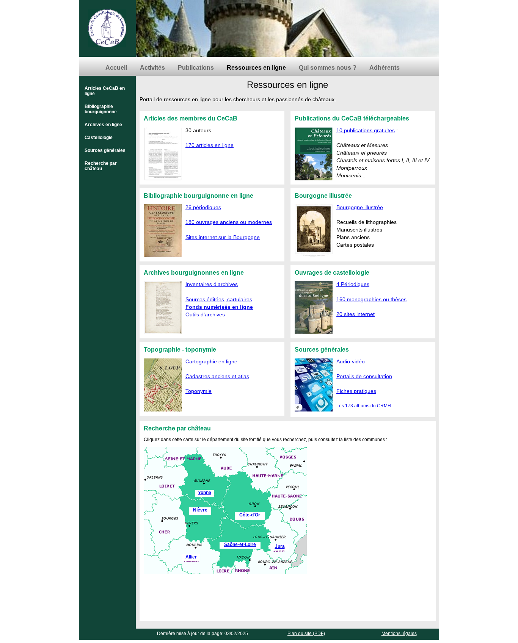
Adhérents (384, 67)
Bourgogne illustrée (359, 207)
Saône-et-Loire (240, 544)
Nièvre (200, 510)
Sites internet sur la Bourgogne (222, 237)
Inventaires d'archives (211, 284)
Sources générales (105, 150)
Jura (280, 546)
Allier (191, 557)
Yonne (204, 492)
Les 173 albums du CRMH (363, 405)
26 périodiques (203, 207)
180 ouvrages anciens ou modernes (228, 222)
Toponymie (198, 391)
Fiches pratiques (356, 391)
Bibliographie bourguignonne (101, 109)
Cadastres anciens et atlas (217, 376)
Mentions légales (399, 633)
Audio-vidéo (350, 361)
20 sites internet (355, 314)
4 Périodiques (352, 284)
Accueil (116, 67)
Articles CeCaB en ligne (105, 91)
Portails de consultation (364, 376)
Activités (152, 67)
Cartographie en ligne (211, 361)
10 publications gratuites (365, 130)
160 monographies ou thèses (371, 299)
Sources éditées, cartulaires (218, 299)
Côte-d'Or (249, 515)
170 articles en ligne (209, 145)
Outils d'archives (205, 314)
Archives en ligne (103, 124)
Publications (196, 67)
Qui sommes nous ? (327, 67)
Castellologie (99, 137)
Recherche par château (101, 166)
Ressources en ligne (256, 67)
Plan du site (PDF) (306, 633)
